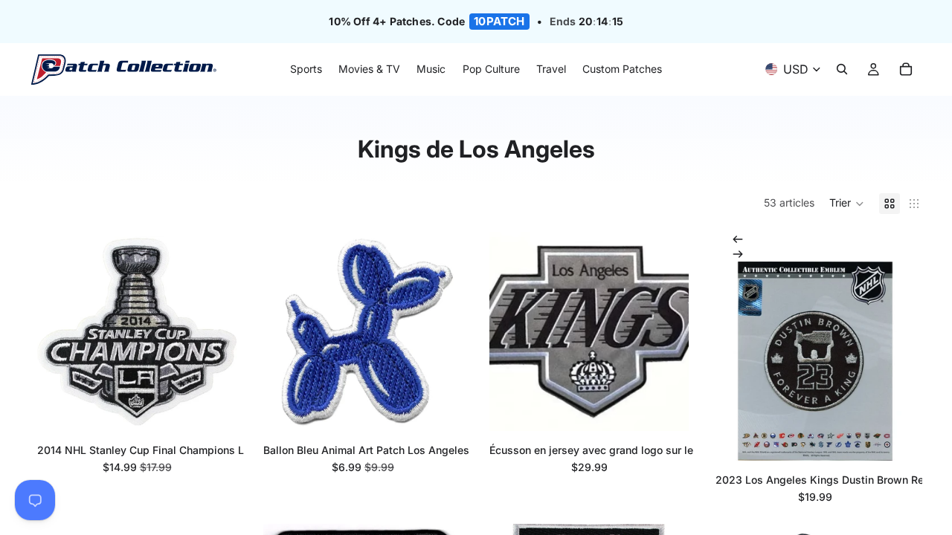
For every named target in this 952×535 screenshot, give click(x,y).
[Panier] (906, 70)
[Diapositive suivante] (737, 254)
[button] (846, 203)
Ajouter (226, 407)
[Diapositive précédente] (737, 239)
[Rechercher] (842, 70)
